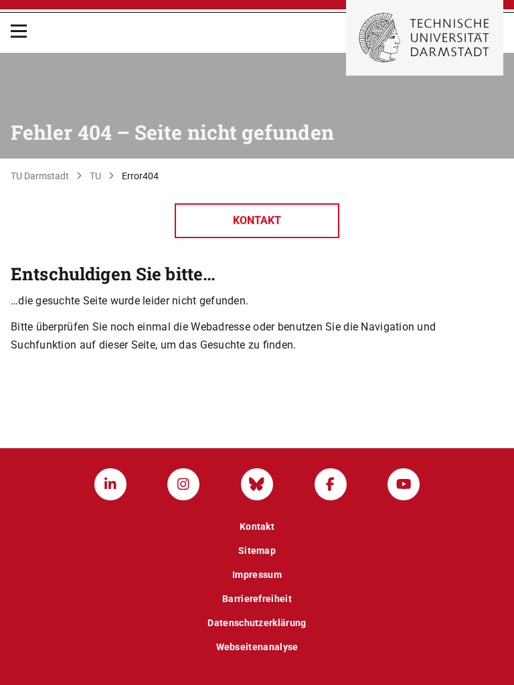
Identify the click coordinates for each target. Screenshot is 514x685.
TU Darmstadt (40, 176)
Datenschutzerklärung (256, 622)
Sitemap (257, 550)
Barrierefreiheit (257, 598)
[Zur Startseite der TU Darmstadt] (424, 38)
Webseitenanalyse (257, 647)
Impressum (257, 574)
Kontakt (257, 220)
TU (95, 176)
